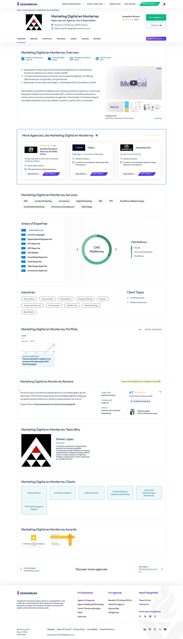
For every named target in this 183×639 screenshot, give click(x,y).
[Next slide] (116, 249)
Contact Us (144, 604)
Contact (155, 25)
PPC (111, 201)
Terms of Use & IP (63, 629)
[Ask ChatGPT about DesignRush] (150, 616)
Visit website (155, 17)
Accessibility (92, 629)
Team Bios (61, 39)
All (140, 329)
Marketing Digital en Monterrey (75, 16)
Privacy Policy (79, 629)
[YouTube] (165, 629)
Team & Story (145, 600)
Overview (21, 39)
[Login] (164, 4)
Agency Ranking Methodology (91, 604)
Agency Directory (29, 10)
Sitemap (50, 629)
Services (34, 39)
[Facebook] (155, 629)
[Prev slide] (77, 249)
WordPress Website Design (132, 201)
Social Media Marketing (34, 207)
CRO (26, 201)
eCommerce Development (63, 207)
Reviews (97, 39)
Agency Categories (86, 600)
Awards (85, 39)
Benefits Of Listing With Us (120, 600)
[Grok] (155, 616)
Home (19, 10)
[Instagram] (150, 629)
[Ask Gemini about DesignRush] (145, 616)
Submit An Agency (116, 604)
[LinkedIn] (145, 629)
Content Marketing (43, 201)
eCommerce (64, 201)
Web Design (87, 207)
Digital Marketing (84, 201)
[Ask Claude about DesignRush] (140, 616)
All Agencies (113, 612)
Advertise (82, 616)
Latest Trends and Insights (89, 608)
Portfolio (47, 39)
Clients (73, 39)
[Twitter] (160, 629)
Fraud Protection (107, 629)
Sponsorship (113, 608)
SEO (101, 201)
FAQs (80, 612)
